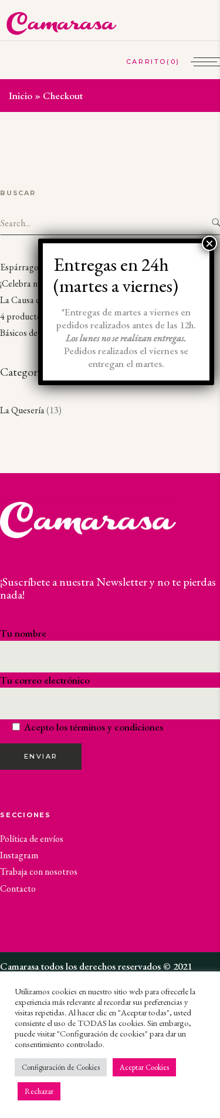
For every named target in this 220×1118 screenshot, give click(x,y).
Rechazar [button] (39, 1091)
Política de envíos (31, 838)
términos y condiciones (116, 727)
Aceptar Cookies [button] (144, 1067)
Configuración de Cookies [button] (61, 1067)
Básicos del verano (33, 333)
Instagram (19, 855)
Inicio (20, 95)
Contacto (18, 888)
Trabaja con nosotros (38, 871)
